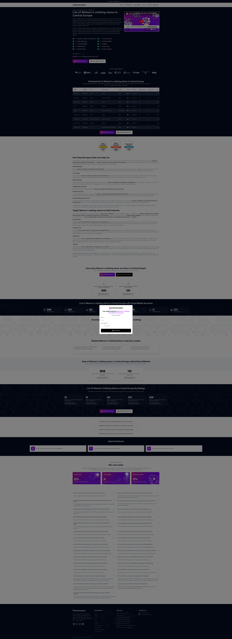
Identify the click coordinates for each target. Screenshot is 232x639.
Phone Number (104, 323)
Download (117, 330)
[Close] (131, 306)
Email (102, 317)
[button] (102, 325)
